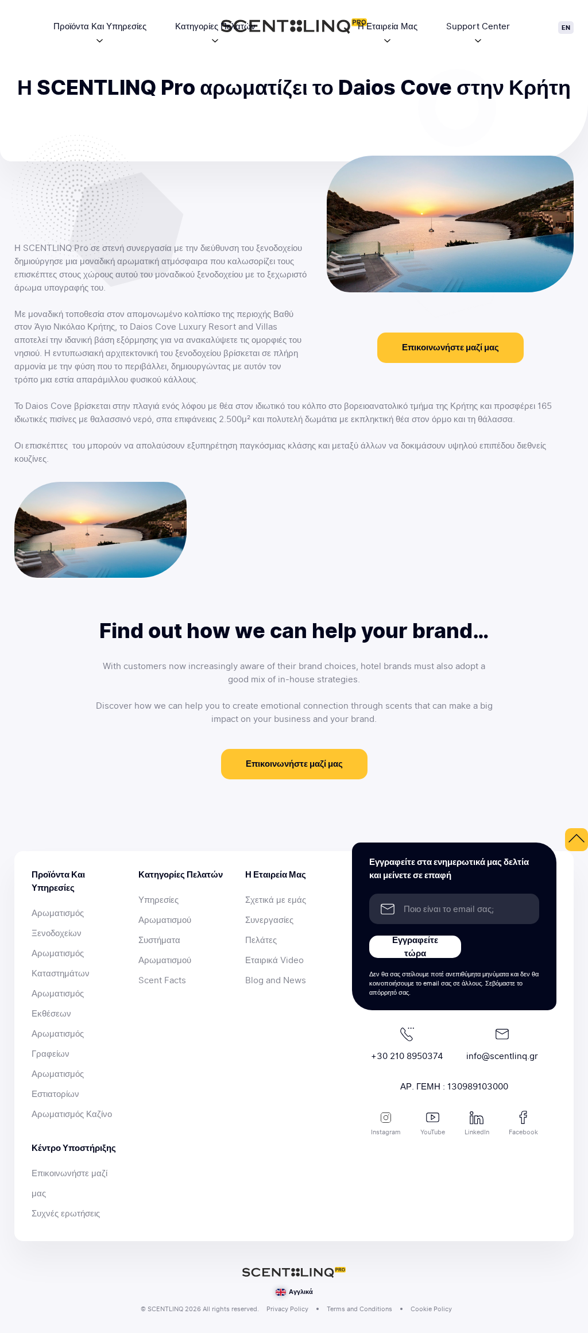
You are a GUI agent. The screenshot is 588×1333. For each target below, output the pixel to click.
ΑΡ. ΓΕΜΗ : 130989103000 (454, 1086)
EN (566, 28)
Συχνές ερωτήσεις (66, 1213)
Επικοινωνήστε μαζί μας (450, 347)
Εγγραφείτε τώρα (415, 947)
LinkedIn (477, 1132)
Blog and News (275, 980)
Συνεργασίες (269, 920)
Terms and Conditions (359, 1309)
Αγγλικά (300, 1292)
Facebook (523, 1132)
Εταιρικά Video (274, 960)
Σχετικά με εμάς (275, 900)
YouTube (432, 1132)
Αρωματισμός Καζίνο (72, 1114)
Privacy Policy (287, 1309)
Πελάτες (261, 940)
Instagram (386, 1132)
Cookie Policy (431, 1309)
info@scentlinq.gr (502, 1056)
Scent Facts (162, 980)
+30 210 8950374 (407, 1056)
